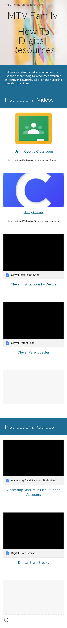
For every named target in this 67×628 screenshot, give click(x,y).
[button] (6, 621)
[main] (33, 32)
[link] (33, 256)
